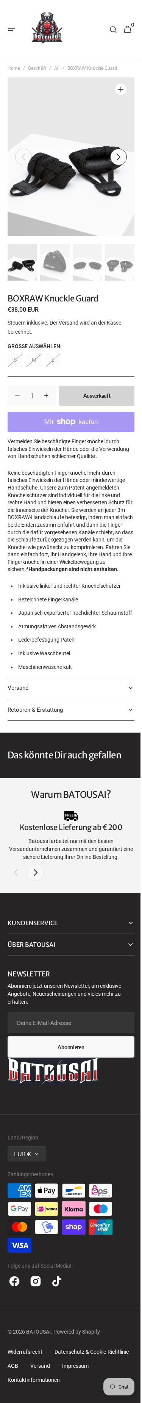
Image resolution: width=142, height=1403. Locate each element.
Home (14, 68)
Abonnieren (68, 1062)
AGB (13, 1381)
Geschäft (37, 68)
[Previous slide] (16, 887)
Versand (40, 1381)
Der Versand (64, 323)
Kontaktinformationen (34, 1395)
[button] (11, 29)
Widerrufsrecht (25, 1367)
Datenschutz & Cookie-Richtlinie (92, 1367)
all (56, 68)
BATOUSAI (38, 1346)
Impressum (75, 1381)
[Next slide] (35, 887)
